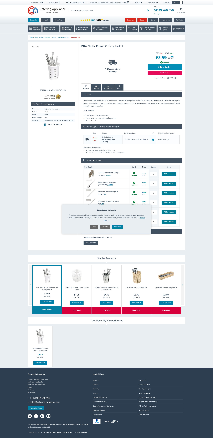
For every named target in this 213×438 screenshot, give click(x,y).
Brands (46, 20)
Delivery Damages (145, 388)
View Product (47, 301)
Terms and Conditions (100, 397)
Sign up (137, 2)
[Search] (148, 10)
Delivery (96, 88)
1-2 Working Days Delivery (112, 70)
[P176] (53, 66)
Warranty (96, 388)
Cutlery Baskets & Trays (63, 37)
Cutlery (53, 37)
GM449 (110, 185)
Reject (94, 226)
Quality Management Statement (103, 406)
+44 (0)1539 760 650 (40, 398)
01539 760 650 (164, 10)
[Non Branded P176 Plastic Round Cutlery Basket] (40, 336)
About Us (96, 380)
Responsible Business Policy (148, 401)
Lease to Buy (166, 20)
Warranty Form (36, 2)
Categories (33, 20)
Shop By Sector (144, 410)
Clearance (130, 20)
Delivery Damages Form (74, 2)
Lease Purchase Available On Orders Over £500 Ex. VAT (108, 2)
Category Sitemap (99, 410)
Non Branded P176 (75, 37)
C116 (104, 194)
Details (86, 88)
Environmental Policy (100, 401)
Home (31, 37)
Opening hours (158, 14)
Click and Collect (144, 384)
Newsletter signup (36, 408)
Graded (142, 20)
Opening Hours (144, 414)
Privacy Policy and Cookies (147, 406)
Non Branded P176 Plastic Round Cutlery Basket (40, 349)
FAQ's (119, 88)
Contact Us (142, 380)
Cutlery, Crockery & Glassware (42, 37)
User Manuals (97, 414)
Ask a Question (91, 243)
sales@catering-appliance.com (45, 402)
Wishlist (172, 78)
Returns (95, 393)
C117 (102, 204)
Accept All (117, 226)
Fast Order (179, 20)
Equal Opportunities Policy (147, 397)
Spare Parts (58, 20)
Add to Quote (164, 73)
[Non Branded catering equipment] (35, 46)
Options (105, 226)
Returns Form (53, 2)
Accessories (108, 88)
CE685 (108, 175)
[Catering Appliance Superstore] (47, 10)
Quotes (153, 20)
